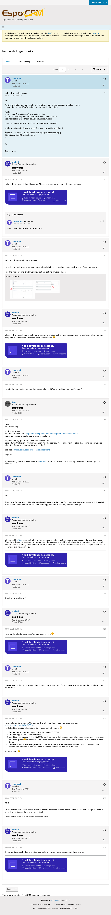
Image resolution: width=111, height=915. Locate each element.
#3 (105, 256)
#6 (105, 420)
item (21, 540)
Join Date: (16, 83)
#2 (105, 180)
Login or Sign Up (97, 2)
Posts (8, 61)
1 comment (17, 215)
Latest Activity (24, 61)
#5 (105, 385)
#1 (105, 93)
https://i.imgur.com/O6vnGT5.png (20, 725)
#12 (104, 718)
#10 (104, 629)
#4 (105, 330)
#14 (104, 847)
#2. (102, 221)
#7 (105, 491)
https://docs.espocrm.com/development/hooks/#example (52, 433)
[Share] (103, 85)
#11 (104, 681)
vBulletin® (55, 900)
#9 (105, 594)
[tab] (8, 61)
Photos (40, 61)
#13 (104, 798)
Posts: (14, 86)
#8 (105, 535)
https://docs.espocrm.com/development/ (32, 450)
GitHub (42, 461)
